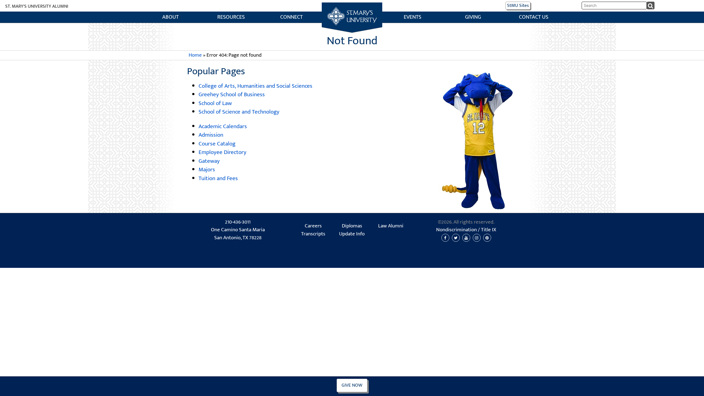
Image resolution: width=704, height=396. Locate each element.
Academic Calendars (223, 126)
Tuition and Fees (218, 178)
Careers (313, 226)
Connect (291, 17)
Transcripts (313, 234)
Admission (211, 135)
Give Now (352, 385)
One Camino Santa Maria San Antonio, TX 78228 (238, 234)
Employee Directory (222, 152)
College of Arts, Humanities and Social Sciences (255, 86)
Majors (207, 169)
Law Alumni (390, 226)
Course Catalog (217, 143)
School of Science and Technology (239, 112)
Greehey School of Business (232, 94)
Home (352, 8)
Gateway (209, 161)
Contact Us (533, 17)
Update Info (352, 234)
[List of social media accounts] (466, 238)
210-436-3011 (238, 222)
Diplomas (352, 226)
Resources (231, 17)
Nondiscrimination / (466, 230)
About (170, 17)
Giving (473, 17)
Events (412, 17)
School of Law (215, 103)
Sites (518, 5)
